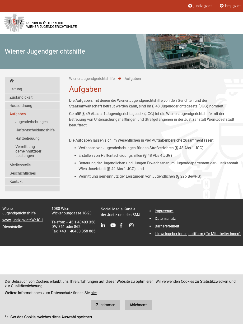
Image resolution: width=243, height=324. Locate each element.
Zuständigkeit (21, 97)
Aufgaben (17, 114)
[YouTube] (115, 225)
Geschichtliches (22, 173)
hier (94, 293)
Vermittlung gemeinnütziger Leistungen (28, 151)
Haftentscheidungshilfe (35, 130)
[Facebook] (124, 225)
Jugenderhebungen (31, 122)
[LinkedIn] (105, 225)
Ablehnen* (138, 305)
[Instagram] (134, 225)
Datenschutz (165, 218)
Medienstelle (20, 165)
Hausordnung (20, 105)
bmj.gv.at (232, 6)
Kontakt (16, 181)
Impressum (164, 211)
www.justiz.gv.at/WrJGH (22, 220)
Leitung (15, 89)
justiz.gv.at (203, 6)
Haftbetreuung (27, 138)
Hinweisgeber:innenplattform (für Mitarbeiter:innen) (198, 233)
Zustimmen (105, 305)
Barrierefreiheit (167, 226)
